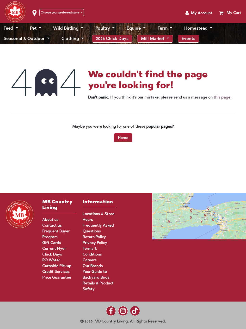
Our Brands (93, 265)
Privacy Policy (95, 242)
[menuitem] (11, 31)
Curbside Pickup (56, 265)
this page (222, 100)
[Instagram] (123, 311)
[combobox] (213, 8)
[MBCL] (19, 213)
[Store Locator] (190, 215)
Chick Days (52, 254)
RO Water (51, 260)
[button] (199, 20)
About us (50, 219)
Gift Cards (51, 242)
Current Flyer (54, 248)
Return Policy (94, 237)
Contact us (52, 225)
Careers (90, 260)
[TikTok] (135, 311)
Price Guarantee (56, 277)
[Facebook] (111, 311)
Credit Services (56, 271)
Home (123, 141)
